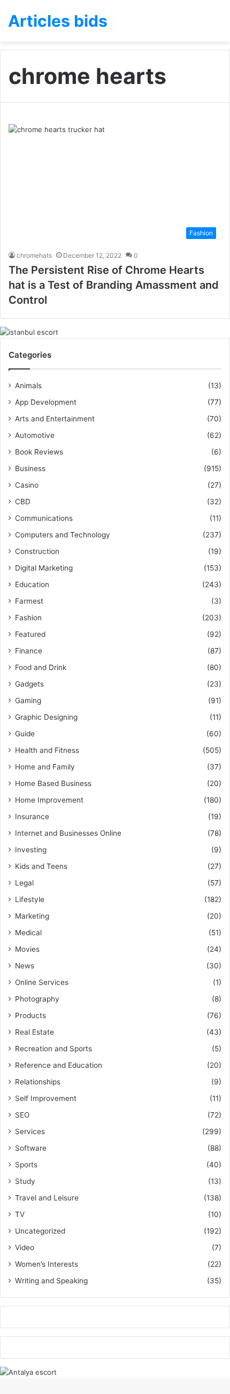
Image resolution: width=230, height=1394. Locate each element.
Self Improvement (45, 1098)
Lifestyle (29, 899)
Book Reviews (39, 452)
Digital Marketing (44, 568)
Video (24, 1247)
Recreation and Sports (53, 1048)
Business (30, 468)
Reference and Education (58, 1065)
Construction (37, 551)
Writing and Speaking (51, 1280)
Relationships (37, 1081)
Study (25, 1181)
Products (30, 1015)
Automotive (35, 435)
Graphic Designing (46, 717)
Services (30, 1131)
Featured (30, 634)
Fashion (28, 617)
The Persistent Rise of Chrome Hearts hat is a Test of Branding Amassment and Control (114, 285)
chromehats (34, 255)
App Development (45, 402)
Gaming (28, 700)
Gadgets (29, 684)
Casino (27, 485)
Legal (24, 883)
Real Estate (34, 1032)
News (24, 965)
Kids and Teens (41, 866)
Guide (25, 733)
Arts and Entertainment (55, 418)
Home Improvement (49, 800)
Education (32, 584)
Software (31, 1148)
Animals (28, 385)
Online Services (41, 982)
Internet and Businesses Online (68, 833)
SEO (22, 1115)
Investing (31, 849)
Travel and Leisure (47, 1197)
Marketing (32, 916)
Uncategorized (40, 1231)
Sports (26, 1164)
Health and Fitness (47, 750)
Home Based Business (53, 783)
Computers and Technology (62, 534)
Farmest (29, 601)
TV (20, 1214)
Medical (28, 932)
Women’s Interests (46, 1264)
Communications (44, 518)
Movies (27, 949)
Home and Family (45, 767)
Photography (37, 999)
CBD (22, 501)
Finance (28, 650)
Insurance (32, 816)
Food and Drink (40, 667)
